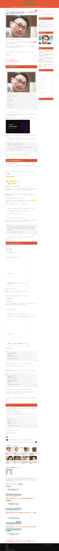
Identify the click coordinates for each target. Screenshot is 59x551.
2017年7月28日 (15, 358)
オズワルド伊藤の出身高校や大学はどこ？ (13, 60)
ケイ (6, 476)
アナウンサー (41, 74)
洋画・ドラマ (41, 83)
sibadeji (47, 544)
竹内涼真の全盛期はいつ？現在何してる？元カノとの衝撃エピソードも (48, 62)
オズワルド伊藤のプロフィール (11, 59)
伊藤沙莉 (8, 285)
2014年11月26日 (17, 384)
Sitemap (7, 545)
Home (7, 544)
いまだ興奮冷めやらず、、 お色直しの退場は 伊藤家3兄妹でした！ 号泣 (16, 343)
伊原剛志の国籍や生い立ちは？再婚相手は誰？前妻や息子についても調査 (48, 55)
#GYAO (31, 147)
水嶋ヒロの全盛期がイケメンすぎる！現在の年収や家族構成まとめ (47, 51)
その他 (40, 72)
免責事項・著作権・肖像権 (10, 549)
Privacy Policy (8, 548)
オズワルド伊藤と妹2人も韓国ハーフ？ (12, 61)
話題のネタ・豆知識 (41, 92)
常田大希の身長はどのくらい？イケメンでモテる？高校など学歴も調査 (48, 58)
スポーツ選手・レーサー (42, 81)
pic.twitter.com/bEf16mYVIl (15, 356)
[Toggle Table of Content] (6, 57)
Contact (7, 547)
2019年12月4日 (17, 425)
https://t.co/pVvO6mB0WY (26, 147)
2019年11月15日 (19, 149)
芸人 (39, 90)
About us (7, 546)
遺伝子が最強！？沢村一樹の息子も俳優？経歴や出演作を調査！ (48, 65)
